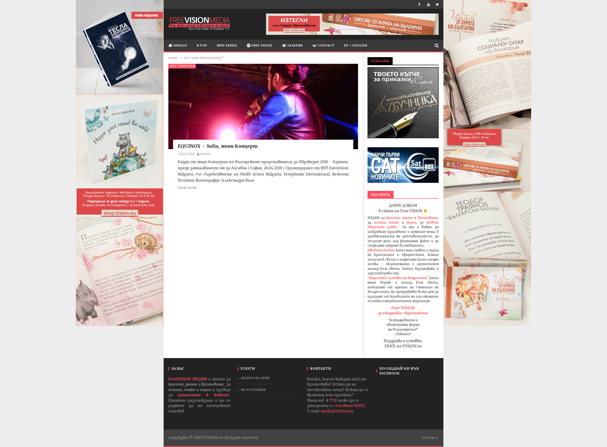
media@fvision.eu (337, 411)
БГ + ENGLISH (355, 45)
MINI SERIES (227, 45)
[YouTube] (429, 4)
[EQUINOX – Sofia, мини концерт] (263, 106)
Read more (188, 187)
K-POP (202, 45)
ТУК (333, 400)
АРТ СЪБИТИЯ (182, 66)
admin (205, 154)
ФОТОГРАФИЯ (253, 390)
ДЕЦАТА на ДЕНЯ (255, 378)
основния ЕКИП (350, 405)
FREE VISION (261, 45)
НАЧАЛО (180, 45)
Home (173, 58)
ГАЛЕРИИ (294, 45)
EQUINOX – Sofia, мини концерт (218, 146)
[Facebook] (420, 4)
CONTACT (326, 45)
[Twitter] (437, 4)
